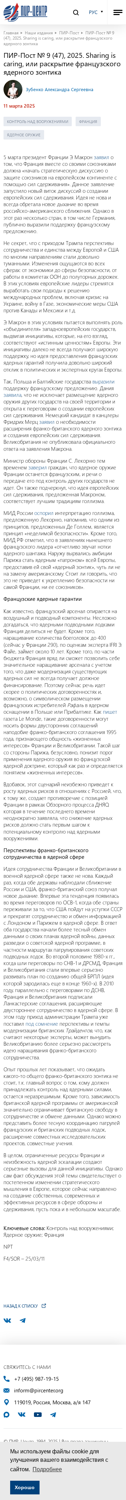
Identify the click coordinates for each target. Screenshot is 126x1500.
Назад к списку (21, 1306)
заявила (12, 394)
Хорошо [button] (25, 1487)
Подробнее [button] (47, 1469)
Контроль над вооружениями (37, 121)
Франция (88, 121)
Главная (11, 32)
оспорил (44, 512)
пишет (110, 711)
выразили (103, 381)
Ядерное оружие (24, 134)
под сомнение (42, 1023)
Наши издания (39, 32)
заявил (101, 157)
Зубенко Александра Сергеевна (59, 89)
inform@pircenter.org (38, 1390)
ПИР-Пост (69, 32)
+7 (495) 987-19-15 (36, 1379)
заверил (37, 467)
